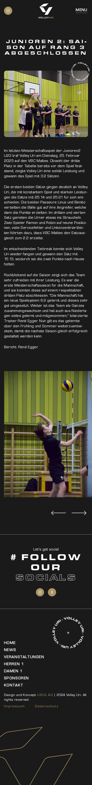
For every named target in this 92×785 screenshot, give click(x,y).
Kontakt (13, 685)
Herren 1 (14, 664)
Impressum (14, 706)
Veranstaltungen (24, 657)
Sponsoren (16, 678)
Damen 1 (13, 671)
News (10, 650)
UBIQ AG (45, 695)
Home (10, 643)
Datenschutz (47, 706)
